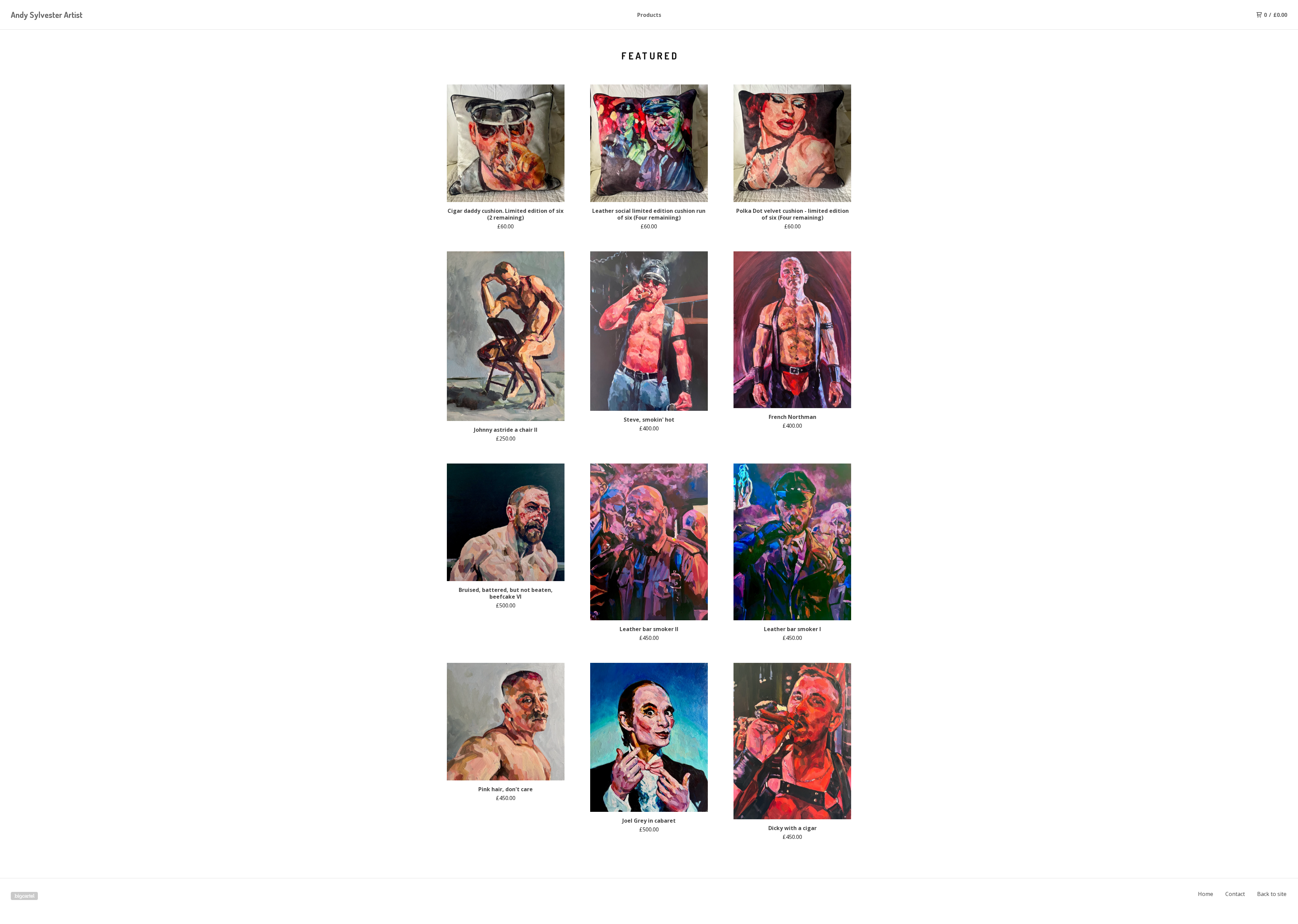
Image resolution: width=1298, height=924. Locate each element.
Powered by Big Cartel (24, 896)
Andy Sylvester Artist (46, 14)
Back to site (1272, 894)
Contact (1235, 894)
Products (649, 15)
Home (1205, 894)
